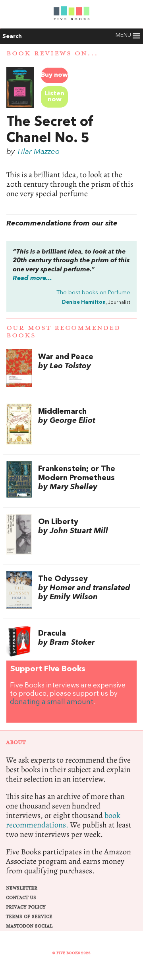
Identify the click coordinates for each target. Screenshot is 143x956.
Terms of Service (29, 917)
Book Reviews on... (52, 53)
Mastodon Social (29, 926)
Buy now (54, 75)
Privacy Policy (26, 907)
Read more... (32, 278)
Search (12, 36)
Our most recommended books (63, 332)
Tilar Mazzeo (38, 152)
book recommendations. (63, 820)
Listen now (54, 97)
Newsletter (21, 888)
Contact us (21, 898)
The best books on (93, 293)
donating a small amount (51, 702)
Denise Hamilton (84, 302)
